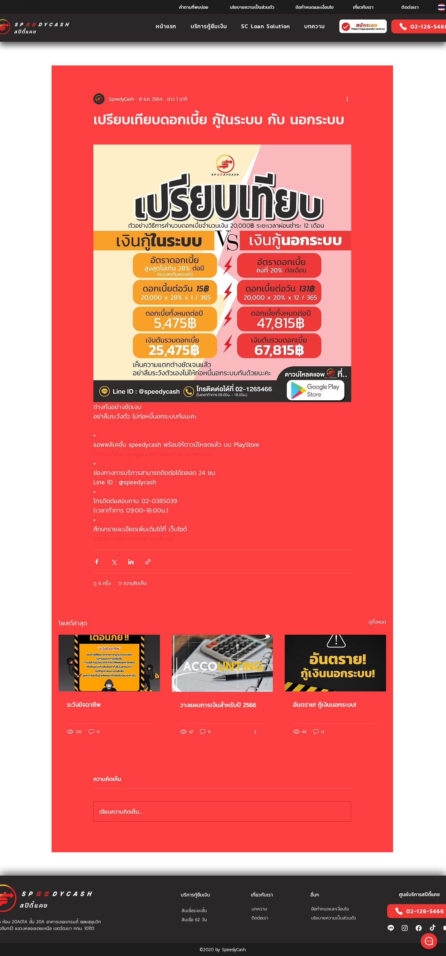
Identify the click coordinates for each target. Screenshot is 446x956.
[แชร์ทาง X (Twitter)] (113, 561)
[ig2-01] (404, 928)
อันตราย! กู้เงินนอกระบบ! (324, 704)
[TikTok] (432, 928)
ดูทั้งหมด (377, 622)
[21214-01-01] (418, 928)
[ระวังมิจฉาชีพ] (109, 663)
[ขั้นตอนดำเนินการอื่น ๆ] (347, 99)
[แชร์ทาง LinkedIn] (131, 561)
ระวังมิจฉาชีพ (84, 704)
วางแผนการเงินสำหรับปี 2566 (218, 705)
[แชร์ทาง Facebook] (96, 561)
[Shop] (429, 941)
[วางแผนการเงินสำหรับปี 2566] (222, 663)
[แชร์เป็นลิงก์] (148, 561)
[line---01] (390, 928)
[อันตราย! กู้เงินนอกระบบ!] (335, 663)
